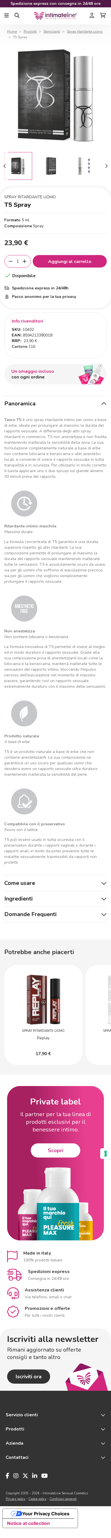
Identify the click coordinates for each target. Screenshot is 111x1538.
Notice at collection (28, 1523)
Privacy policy (15, 1499)
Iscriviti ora (29, 1376)
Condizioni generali (63, 1499)
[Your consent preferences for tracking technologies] (105, 1153)
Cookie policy (37, 1499)
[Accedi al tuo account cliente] (92, 16)
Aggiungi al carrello (69, 261)
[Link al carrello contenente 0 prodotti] (102, 16)
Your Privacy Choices (45, 1513)
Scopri (55, 1150)
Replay (43, 1038)
